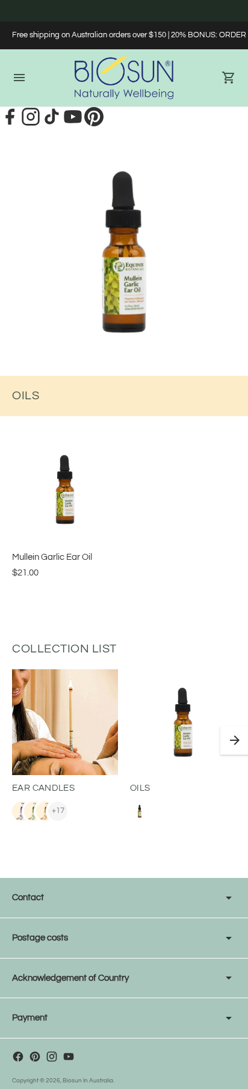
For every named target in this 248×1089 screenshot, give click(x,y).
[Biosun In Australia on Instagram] (52, 1057)
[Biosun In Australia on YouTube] (69, 1057)
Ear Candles (43, 788)
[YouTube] (73, 123)
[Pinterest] (94, 123)
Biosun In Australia (88, 1081)
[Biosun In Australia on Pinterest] (35, 1057)
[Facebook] (10, 123)
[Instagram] (31, 123)
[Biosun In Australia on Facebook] (18, 1057)
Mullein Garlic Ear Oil (52, 557)
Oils (140, 788)
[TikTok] (52, 123)
